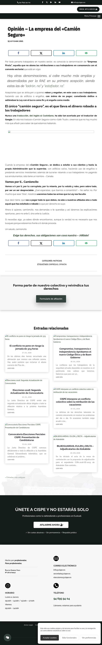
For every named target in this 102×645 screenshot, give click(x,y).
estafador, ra (54, 86)
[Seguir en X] (46, 2)
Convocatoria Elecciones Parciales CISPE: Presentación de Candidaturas (26, 437)
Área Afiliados (87, 9)
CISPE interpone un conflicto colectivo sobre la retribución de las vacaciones (75, 402)
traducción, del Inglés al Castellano (35, 115)
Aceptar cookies (50, 638)
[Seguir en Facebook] (42, 2)
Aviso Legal (28, 625)
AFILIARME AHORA (50, 524)
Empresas (53, 264)
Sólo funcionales (69, 638)
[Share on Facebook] (18, 53)
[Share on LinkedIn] (63, 53)
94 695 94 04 (24, 2)
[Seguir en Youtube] (59, 2)
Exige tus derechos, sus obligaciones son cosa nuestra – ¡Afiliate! (51, 235)
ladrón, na (33, 86)
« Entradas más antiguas (15, 477)
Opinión (63, 264)
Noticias (57, 261)
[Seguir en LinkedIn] (55, 2)
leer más (10, 368)
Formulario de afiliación (51, 299)
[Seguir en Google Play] (51, 2)
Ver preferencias (89, 638)
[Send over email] (86, 53)
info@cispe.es (79, 2)
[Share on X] (41, 53)
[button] (7, 637)
